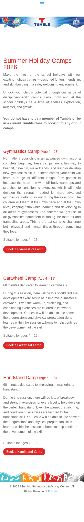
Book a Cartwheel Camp (23, 345)
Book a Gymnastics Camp (24, 249)
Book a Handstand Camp (24, 452)
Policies (53, 491)
